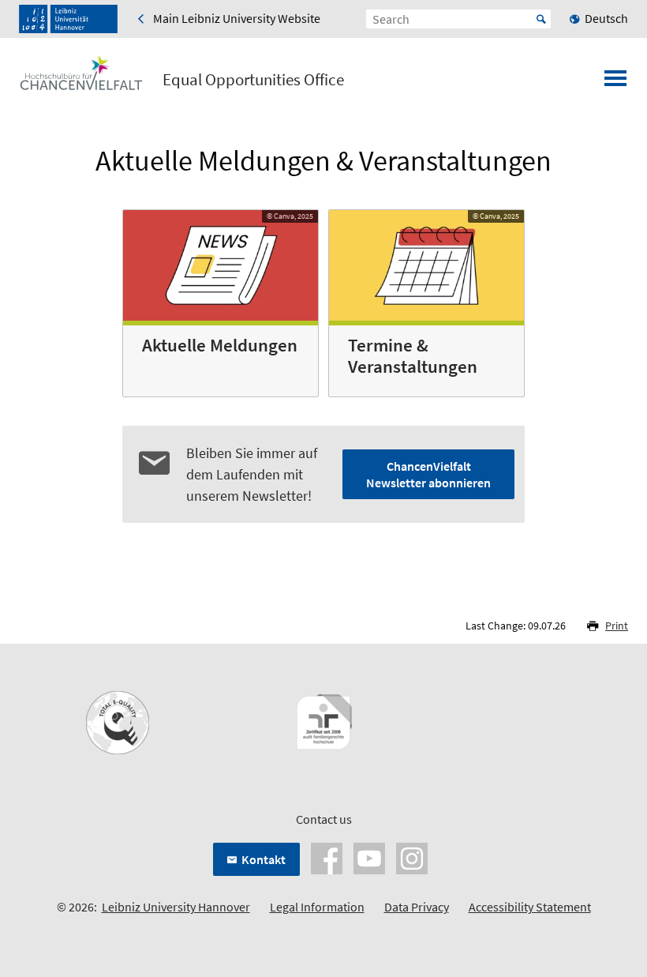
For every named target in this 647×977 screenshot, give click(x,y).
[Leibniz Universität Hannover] (68, 19)
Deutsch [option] (606, 18)
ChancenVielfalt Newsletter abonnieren (428, 474)
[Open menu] (615, 82)
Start (541, 18)
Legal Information (317, 907)
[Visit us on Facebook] (326, 857)
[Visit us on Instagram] (411, 857)
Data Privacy (416, 907)
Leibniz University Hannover (176, 907)
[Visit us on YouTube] (369, 857)
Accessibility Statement (530, 907)
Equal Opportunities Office (253, 79)
